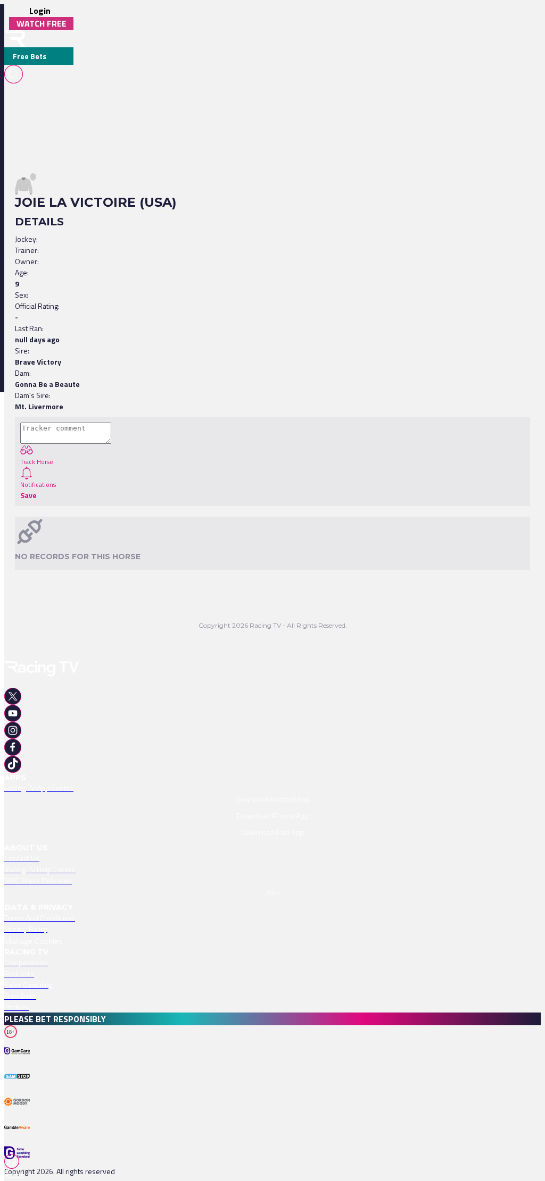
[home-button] (15, 38)
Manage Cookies (33, 940)
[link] (272, 788)
